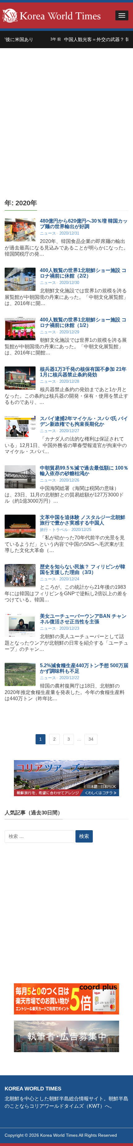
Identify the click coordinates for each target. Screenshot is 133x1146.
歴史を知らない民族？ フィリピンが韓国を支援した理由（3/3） (82, 569)
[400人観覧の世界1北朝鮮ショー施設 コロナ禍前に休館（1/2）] (20, 328)
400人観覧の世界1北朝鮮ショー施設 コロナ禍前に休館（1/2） (83, 322)
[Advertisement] (66, 117)
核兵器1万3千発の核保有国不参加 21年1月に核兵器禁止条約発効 (83, 371)
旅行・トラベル (54, 529)
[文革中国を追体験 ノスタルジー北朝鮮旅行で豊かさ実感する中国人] (20, 526)
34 (90, 739)
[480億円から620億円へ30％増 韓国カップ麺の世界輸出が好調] (20, 229)
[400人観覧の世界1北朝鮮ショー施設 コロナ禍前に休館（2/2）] (20, 279)
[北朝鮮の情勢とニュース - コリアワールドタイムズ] (51, 15)
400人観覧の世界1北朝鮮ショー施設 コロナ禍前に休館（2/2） (83, 273)
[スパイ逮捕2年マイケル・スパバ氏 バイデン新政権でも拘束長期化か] (20, 427)
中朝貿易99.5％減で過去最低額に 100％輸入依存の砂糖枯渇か (84, 470)
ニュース (48, 233)
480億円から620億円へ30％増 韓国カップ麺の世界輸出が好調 (84, 223)
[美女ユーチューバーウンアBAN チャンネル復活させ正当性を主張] (20, 625)
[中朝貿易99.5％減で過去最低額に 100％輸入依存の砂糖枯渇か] (20, 476)
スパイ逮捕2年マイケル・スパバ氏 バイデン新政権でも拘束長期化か (84, 421)
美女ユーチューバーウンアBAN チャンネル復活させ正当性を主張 (83, 618)
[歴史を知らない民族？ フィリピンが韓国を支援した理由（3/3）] (20, 575)
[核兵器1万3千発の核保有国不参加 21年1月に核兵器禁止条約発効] (20, 378)
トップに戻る (112, 1134)
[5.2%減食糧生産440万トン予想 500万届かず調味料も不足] (20, 674)
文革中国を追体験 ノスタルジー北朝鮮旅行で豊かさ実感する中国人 (82, 520)
